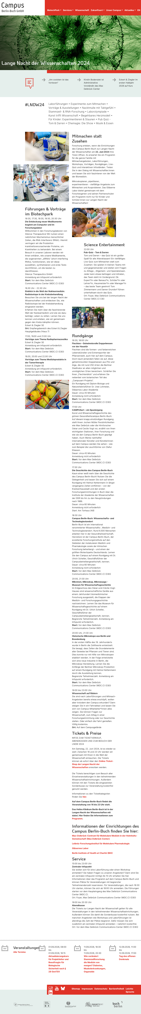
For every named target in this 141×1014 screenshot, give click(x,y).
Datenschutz (100, 989)
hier (84, 797)
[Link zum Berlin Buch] (117, 1004)
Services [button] (67, 10)
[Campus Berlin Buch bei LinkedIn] (53, 992)
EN (138, 10)
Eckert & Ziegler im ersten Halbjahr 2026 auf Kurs (128, 82)
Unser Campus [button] (113, 10)
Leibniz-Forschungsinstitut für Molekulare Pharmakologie (101, 843)
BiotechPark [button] (53, 10)
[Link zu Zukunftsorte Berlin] (94, 1004)
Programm (77, 818)
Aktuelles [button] (129, 10)
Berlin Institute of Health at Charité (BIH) (92, 853)
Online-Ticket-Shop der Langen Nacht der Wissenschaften (92, 764)
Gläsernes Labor (80, 848)
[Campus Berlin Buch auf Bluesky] (64, 988)
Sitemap (76, 989)
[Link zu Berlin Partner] (47, 1004)
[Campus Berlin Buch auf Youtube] (57, 988)
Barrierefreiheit (116, 989)
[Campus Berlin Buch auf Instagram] (51, 988)
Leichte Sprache (130, 990)
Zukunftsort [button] (97, 10)
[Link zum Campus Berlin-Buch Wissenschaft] (23, 1004)
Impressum (87, 989)
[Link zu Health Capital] (70, 1004)
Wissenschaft (82, 10)
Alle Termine (19, 952)
